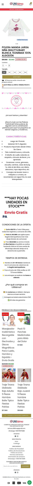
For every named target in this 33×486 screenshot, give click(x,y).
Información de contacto (16, 457)
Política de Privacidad (17, 449)
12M (15, 72)
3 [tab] (17, 43)
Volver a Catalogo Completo (17, 415)
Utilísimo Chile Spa (12, 477)
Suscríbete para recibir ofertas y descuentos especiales (16, 462)
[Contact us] (29, 482)
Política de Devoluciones (17, 451)
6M (9, 72)
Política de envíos (16, 453)
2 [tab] (16, 43)
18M (20, 72)
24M (25, 72)
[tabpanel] (16, 28)
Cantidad (4, 62)
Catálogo (16, 443)
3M (4, 72)
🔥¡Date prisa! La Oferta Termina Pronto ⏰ (16, 86)
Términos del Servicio (16, 455)
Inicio (16, 441)
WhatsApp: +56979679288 (16, 459)
